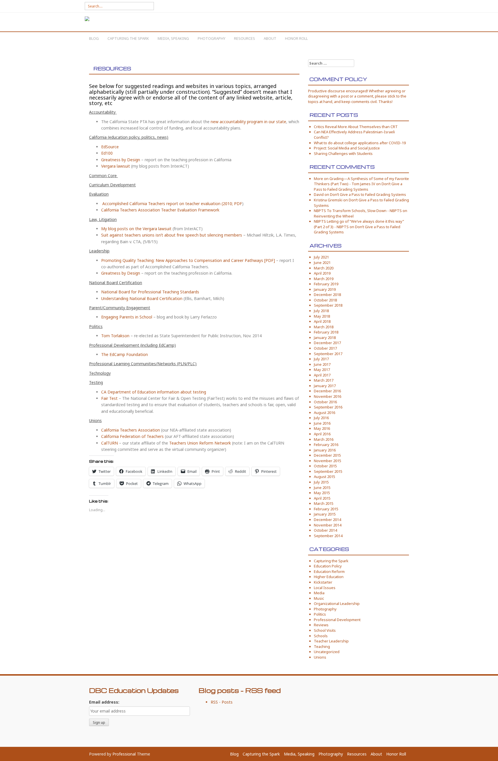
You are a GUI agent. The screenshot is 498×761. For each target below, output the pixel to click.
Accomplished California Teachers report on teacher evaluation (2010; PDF (172, 203)
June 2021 (322, 262)
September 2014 (328, 535)
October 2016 (325, 401)
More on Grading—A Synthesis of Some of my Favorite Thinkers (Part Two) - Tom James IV (361, 181)
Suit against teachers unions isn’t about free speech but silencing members (171, 235)
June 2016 (322, 423)
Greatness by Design (120, 159)
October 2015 (325, 465)
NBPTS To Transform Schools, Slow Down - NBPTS (358, 210)
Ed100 (107, 153)
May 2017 (322, 369)
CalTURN (109, 443)
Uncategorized (326, 651)
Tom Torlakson (115, 335)
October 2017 (325, 348)
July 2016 (321, 417)
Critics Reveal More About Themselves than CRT (356, 126)
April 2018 (322, 321)
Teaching (322, 646)
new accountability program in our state (248, 121)
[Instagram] (388, 6)
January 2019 (325, 289)
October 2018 (325, 300)
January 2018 (325, 337)
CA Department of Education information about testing (153, 392)
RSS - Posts (222, 702)
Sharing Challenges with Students (343, 153)
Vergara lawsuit (115, 166)
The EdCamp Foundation (124, 354)
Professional (124, 754)
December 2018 (327, 294)
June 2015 (322, 487)
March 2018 (323, 326)
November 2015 (327, 460)
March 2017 (323, 380)
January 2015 (325, 514)
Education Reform (329, 571)
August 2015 (324, 476)
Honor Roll (296, 38)
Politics (320, 614)
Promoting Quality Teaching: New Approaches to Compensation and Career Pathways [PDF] (188, 260)
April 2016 (322, 433)
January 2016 (325, 450)
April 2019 (322, 273)
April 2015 (322, 498)
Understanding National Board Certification (141, 298)
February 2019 (326, 283)
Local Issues (324, 587)
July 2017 (321, 358)
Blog (94, 38)
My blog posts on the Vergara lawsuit (136, 228)
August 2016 (324, 412)
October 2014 (325, 530)
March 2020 (323, 268)
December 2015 (327, 455)
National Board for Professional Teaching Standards (150, 292)
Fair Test (109, 398)
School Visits (325, 630)
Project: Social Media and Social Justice (347, 148)
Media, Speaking (173, 38)
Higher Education (329, 576)
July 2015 (321, 482)
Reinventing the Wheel (334, 216)
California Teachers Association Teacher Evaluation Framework (160, 210)
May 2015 (322, 492)
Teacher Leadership (331, 641)
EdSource (110, 146)
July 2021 (321, 257)
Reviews (321, 624)
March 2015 (323, 503)
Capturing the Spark (128, 38)
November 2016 (327, 396)
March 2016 (323, 439)
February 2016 (326, 444)
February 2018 (326, 332)
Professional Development (337, 619)
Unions (320, 657)
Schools (321, 635)
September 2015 (328, 471)
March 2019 (323, 278)
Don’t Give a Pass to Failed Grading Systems (358, 186)
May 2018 (322, 316)
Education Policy (328, 566)
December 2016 (327, 390)
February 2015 (326, 508)
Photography (211, 38)
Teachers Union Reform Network (200, 443)
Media (319, 592)
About (270, 38)
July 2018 (321, 310)
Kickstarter (323, 582)
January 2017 (325, 385)
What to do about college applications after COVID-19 (360, 142)
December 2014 (327, 519)
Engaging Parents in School (127, 317)
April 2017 (322, 375)
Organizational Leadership (337, 603)
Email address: (104, 702)
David (319, 194)
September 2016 (328, 407)
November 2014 (327, 525)
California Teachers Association (130, 430)
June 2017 (322, 364)
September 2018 (328, 305)
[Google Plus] (404, 6)
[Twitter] (396, 6)
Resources (244, 38)
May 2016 (322, 428)
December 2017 (327, 342)
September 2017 (328, 353)
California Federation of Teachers (132, 436)
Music (319, 598)
